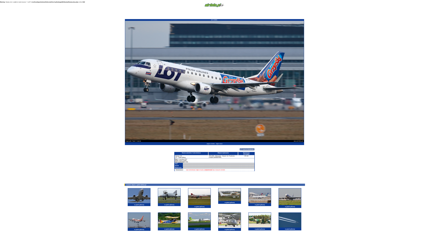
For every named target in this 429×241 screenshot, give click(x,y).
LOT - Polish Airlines (180, 157)
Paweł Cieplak (183, 160)
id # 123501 (214, 20)
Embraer (177, 156)
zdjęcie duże (219, 143)
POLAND (211, 156)
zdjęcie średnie (211, 143)
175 (181, 156)
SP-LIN (246, 156)
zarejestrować (208, 169)
